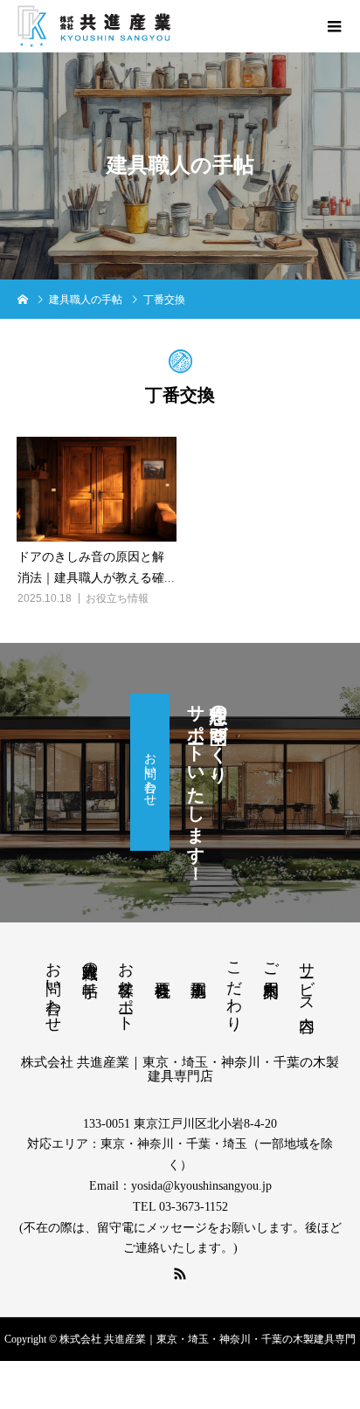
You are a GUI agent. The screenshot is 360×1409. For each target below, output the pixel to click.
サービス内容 (306, 978)
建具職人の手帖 (90, 961)
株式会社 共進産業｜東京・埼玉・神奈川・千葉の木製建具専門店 (180, 1069)
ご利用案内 (271, 961)
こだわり (234, 987)
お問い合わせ (149, 772)
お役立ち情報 (117, 598)
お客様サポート (126, 987)
